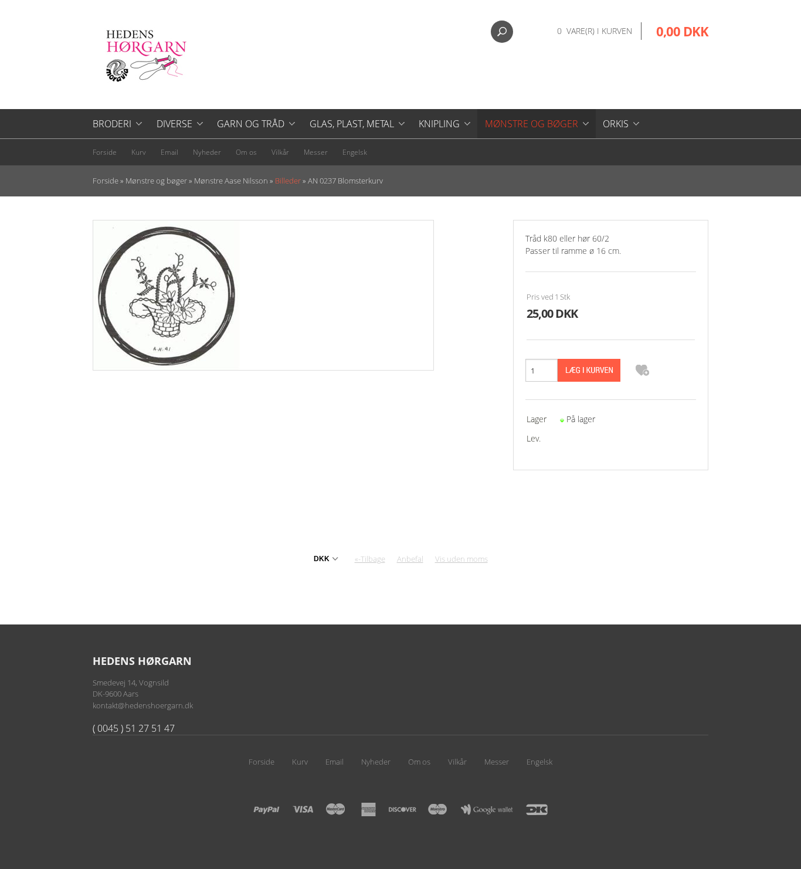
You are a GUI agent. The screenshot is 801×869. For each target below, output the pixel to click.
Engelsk (354, 152)
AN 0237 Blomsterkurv (345, 180)
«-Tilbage (370, 559)
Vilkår (280, 152)
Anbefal (410, 559)
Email (169, 152)
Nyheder (207, 152)
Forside (105, 152)
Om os (246, 152)
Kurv (138, 152)
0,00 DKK (682, 31)
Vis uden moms (461, 559)
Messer (316, 152)
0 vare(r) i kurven (594, 30)
